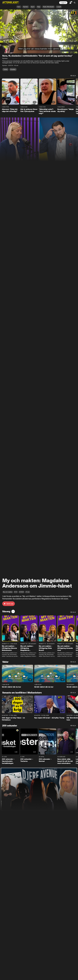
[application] (39, 31)
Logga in (63, 3)
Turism (5, 69)
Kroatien (13, 69)
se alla (73, 75)
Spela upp (9, 604)
